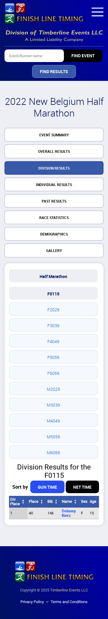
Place (33, 501)
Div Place (15, 501)
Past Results (54, 201)
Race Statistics (54, 218)
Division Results (54, 168)
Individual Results (54, 185)
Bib (50, 501)
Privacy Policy (32, 602)
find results (54, 71)
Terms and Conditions (69, 602)
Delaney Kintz (69, 513)
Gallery (54, 251)
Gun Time (47, 487)
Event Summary (54, 135)
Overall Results (54, 152)
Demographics (54, 234)
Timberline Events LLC (69, 590)
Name (67, 501)
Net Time (82, 487)
